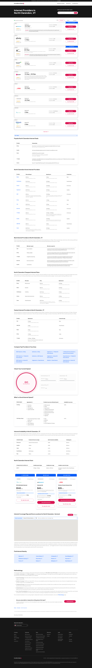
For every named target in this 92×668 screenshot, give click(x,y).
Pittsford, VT (53, 558)
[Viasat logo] (18, 63)
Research (48, 634)
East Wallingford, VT (69, 556)
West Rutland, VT (68, 560)
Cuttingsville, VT (54, 556)
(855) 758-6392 (71, 113)
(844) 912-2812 (71, 65)
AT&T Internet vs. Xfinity (21, 351)
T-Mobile (18, 212)
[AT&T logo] (18, 26)
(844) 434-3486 (71, 125)
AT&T (17, 194)
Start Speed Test (26, 382)
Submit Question (70, 601)
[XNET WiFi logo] (18, 113)
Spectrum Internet (28, 636)
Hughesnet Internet (28, 647)
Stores (75, 514)
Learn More (59, 0)
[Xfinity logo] (18, 38)
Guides (48, 636)
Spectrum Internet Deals (40, 636)
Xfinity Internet (27, 646)
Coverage (70, 514)
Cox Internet (27, 641)
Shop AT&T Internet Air (46, 502)
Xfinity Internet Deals (40, 647)
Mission (15, 636)
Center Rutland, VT (39, 556)
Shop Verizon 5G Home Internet (67, 500)
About (15, 634)
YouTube (70, 639)
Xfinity (18, 199)
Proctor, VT (21, 560)
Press (15, 639)
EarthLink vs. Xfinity (36, 351)
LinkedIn (70, 636)
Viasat (18, 227)
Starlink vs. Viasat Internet (52, 360)
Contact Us (16, 641)
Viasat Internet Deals (39, 645)
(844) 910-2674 (71, 41)
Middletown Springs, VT (23, 558)
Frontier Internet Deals (40, 643)
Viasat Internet (27, 644)
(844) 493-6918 (71, 53)
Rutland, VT (38, 560)
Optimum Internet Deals (40, 651)
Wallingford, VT (54, 560)
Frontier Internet (28, 642)
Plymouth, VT (68, 558)
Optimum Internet (28, 649)
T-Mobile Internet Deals (40, 637)
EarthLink (18, 208)
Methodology (61, 594)
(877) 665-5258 (71, 101)
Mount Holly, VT (39, 558)
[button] (61, 3)
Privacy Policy (60, 634)
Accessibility (60, 637)
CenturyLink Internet (29, 639)
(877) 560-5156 (71, 89)
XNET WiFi (18, 223)
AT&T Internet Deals (39, 634)
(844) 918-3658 (71, 77)
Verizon (18, 185)
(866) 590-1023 (71, 29)
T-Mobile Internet (28, 637)
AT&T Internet (27, 634)
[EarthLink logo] (18, 98)
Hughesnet (18, 189)
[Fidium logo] (18, 123)
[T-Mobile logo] (18, 75)
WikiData (70, 641)
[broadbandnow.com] (19, 3)
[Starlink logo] (18, 50)
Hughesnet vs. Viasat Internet (38, 360)
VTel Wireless (19, 181)
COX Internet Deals (39, 642)
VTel (17, 204)
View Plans (70, 26)
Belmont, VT (21, 556)
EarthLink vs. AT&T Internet (37, 356)
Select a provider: (18, 518)
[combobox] (57, 518)
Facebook (71, 634)
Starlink (18, 218)
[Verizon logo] (18, 88)
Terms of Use (60, 636)
